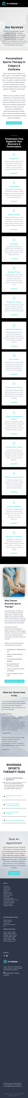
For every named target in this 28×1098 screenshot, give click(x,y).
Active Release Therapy (8, 898)
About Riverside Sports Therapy (10, 917)
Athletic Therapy (7, 889)
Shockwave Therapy (7, 893)
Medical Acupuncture (7, 895)
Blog (4, 926)
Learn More (14, 173)
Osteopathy (6, 890)
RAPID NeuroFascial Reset (9, 902)
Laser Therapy (6, 896)
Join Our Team (6, 923)
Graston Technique (7, 904)
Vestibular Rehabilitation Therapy (10, 899)
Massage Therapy (7, 892)
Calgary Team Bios (7, 920)
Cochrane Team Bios (7, 921)
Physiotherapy (6, 887)
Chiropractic (6, 886)
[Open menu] (26, 3)
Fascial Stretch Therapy (8, 901)
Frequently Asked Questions (9, 924)
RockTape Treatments (8, 905)
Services (5, 883)
